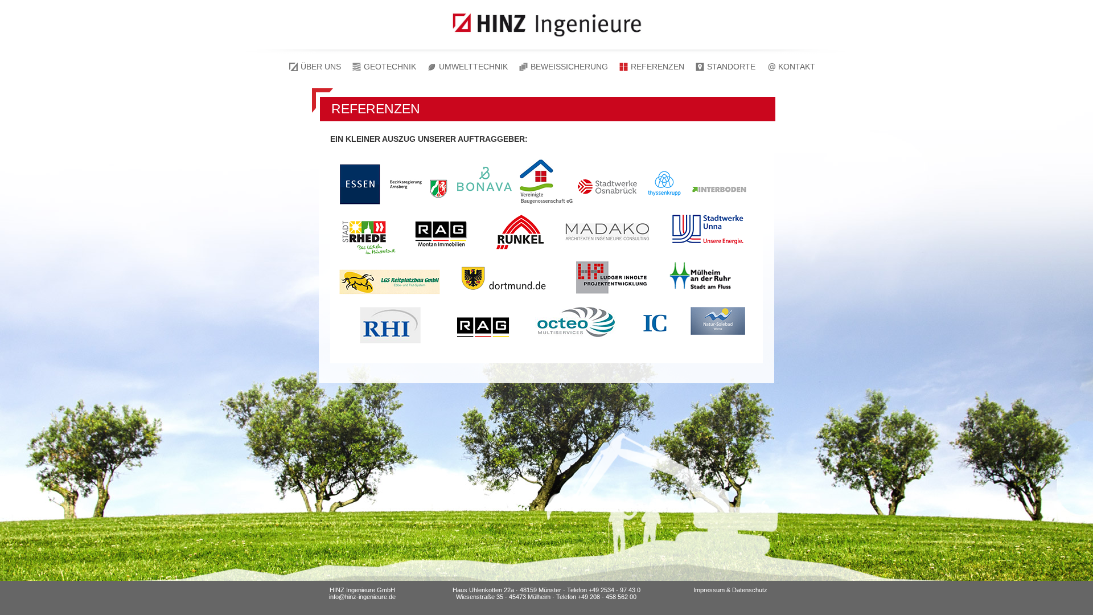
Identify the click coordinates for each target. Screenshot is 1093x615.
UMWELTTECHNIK (473, 66)
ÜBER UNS (321, 66)
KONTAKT (796, 66)
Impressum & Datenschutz (730, 590)
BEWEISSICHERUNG (569, 66)
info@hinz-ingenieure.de (362, 596)
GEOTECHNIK (390, 66)
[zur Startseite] (546, 42)
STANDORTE (731, 66)
